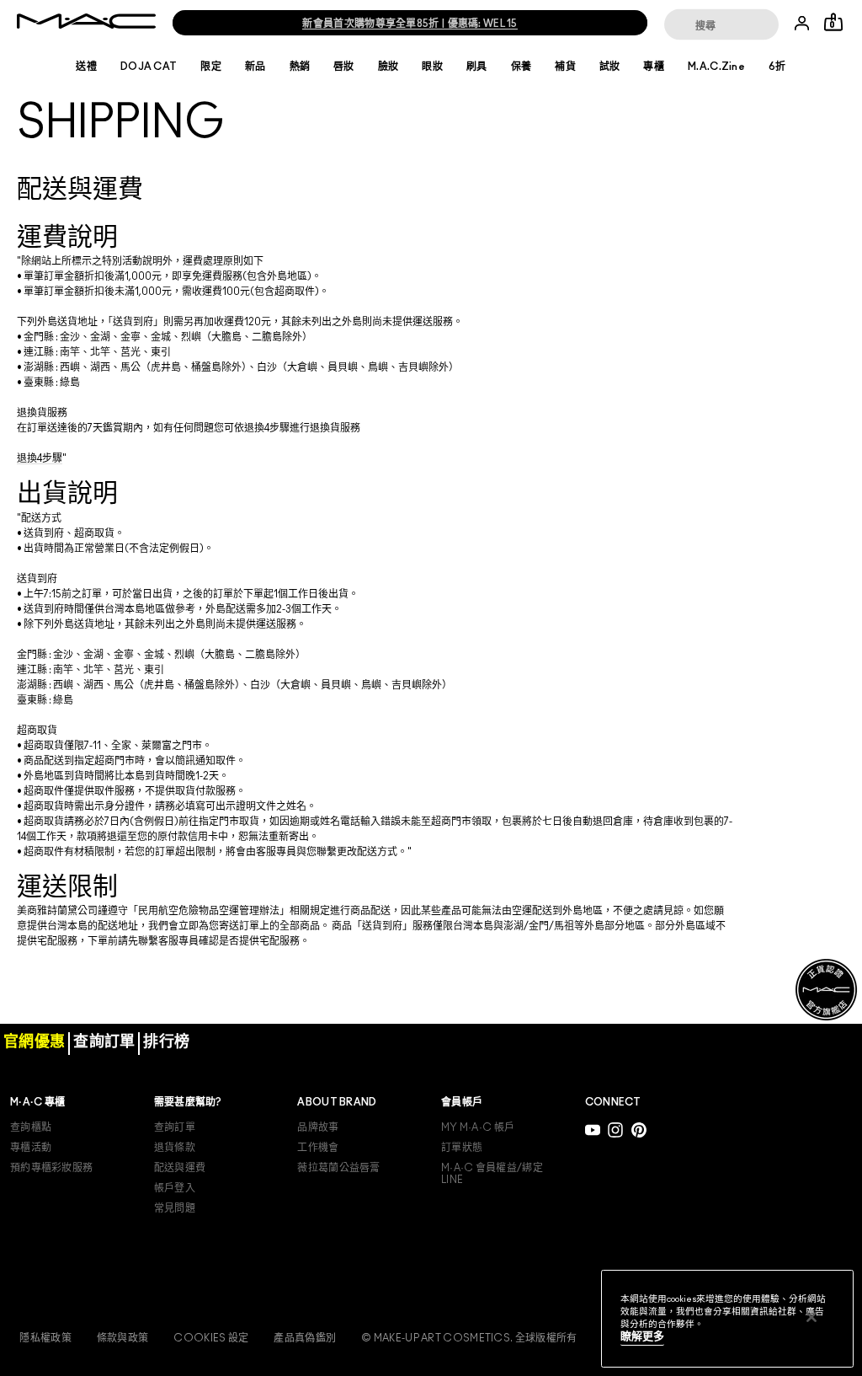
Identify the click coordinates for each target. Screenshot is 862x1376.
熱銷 (300, 67)
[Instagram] (615, 1130)
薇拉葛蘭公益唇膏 (338, 1168)
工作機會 (317, 1148)
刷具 (476, 67)
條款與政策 (123, 1338)
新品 (255, 67)
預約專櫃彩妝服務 (51, 1168)
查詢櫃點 (30, 1127)
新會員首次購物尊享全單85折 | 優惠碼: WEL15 (409, 24)
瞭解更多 (642, 1336)
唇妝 (343, 67)
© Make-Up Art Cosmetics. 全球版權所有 (469, 1338)
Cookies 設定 (210, 1338)
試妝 (609, 67)
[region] (727, 1319)
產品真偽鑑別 (305, 1338)
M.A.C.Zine (716, 67)
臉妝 (388, 67)
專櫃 (653, 67)
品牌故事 (317, 1127)
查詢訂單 (174, 1127)
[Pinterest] (638, 1130)
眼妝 (432, 67)
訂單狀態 (461, 1148)
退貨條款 (174, 1148)
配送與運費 (180, 1168)
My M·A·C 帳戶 (477, 1127)
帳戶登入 (174, 1188)
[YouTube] (592, 1130)
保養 (521, 67)
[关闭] (811, 1317)
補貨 (565, 67)
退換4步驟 (39, 458)
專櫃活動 (30, 1148)
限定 (210, 67)
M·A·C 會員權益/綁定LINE (492, 1174)
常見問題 (174, 1208)
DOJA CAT (148, 67)
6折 (777, 67)
